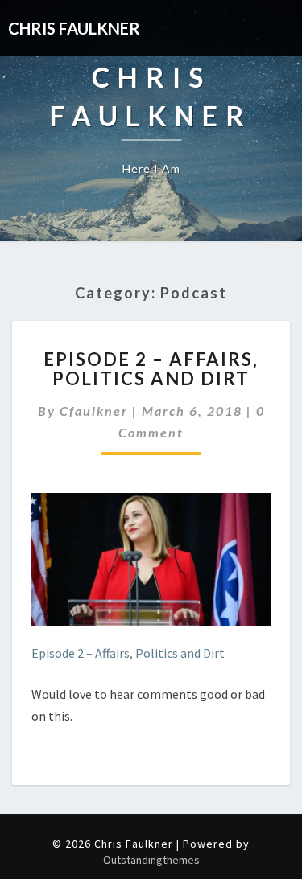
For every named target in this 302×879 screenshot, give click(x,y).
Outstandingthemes (151, 859)
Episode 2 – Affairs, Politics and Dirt (151, 368)
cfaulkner (94, 410)
